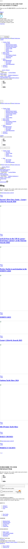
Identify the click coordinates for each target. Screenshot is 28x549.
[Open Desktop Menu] (7, 148)
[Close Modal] (1, 1)
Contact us (2, 539)
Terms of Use (6, 547)
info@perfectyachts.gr (14, 77)
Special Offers (9, 51)
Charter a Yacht (6, 42)
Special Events (9, 56)
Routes (7, 49)
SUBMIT (2, 495)
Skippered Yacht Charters (11, 46)
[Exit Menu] (1, 101)
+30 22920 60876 (4, 77)
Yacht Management (10, 64)
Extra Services (6, 53)
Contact (2, 39)
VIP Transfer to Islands (11, 55)
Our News (5, 66)
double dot (2, 543)
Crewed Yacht (6, 523)
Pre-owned (8, 62)
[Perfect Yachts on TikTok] (4, 85)
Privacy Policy (6, 545)
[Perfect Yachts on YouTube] (4, 84)
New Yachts (8, 61)
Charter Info (5, 526)
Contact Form (3, 178)
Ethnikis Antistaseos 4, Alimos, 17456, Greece (9, 76)
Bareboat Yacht (6, 521)
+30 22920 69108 (4, 174)
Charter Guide (9, 48)
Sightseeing (8, 57)
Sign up (2, 12)
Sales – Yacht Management (7, 59)
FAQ (4, 508)
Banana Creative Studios (11, 542)
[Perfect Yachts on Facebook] (3, 81)
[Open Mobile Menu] (2, 148)
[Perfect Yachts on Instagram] (4, 83)
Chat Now (2, 23)
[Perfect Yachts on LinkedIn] (4, 87)
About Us (5, 65)
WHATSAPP (3, 182)
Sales (4, 158)
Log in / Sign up (5, 70)
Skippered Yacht (6, 522)
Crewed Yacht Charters (11, 47)
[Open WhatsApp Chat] (1, 14)
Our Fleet (8, 43)
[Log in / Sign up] (1, 106)
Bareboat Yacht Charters (11, 44)
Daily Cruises (6, 52)
